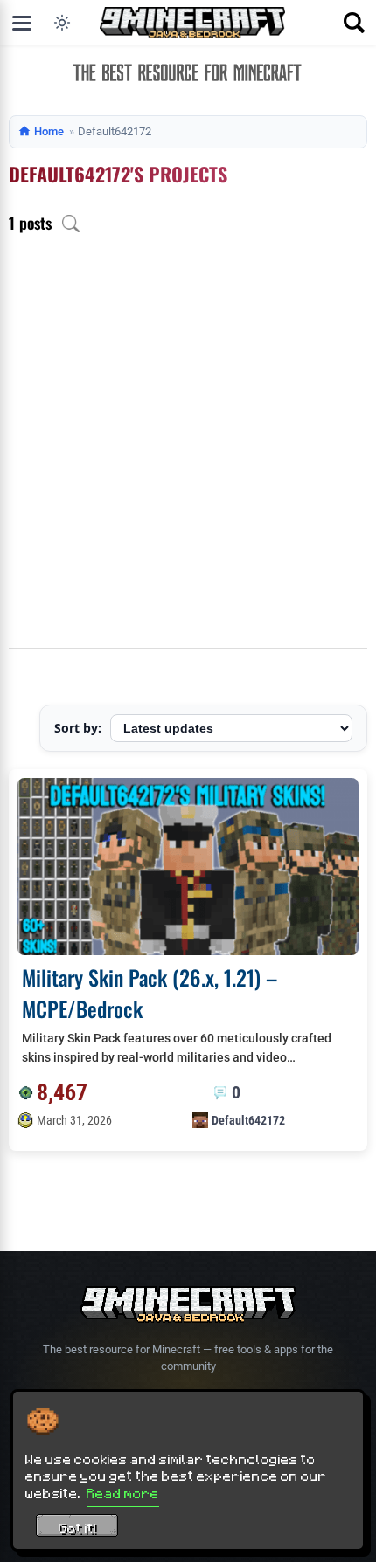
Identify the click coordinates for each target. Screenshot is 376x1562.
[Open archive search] (70, 223)
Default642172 (248, 1120)
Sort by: (77, 727)
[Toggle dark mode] (62, 22)
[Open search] (354, 23)
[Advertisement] (188, 451)
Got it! (77, 1528)
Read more (123, 1493)
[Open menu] (22, 23)
